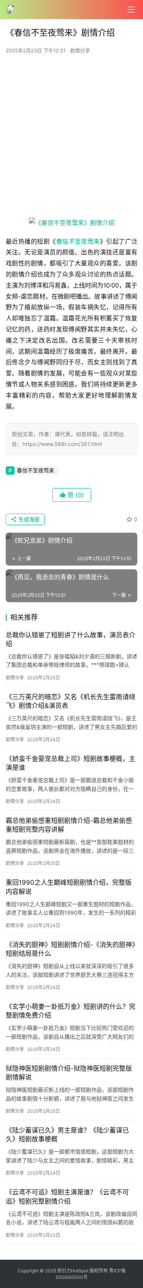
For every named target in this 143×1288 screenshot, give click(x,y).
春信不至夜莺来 (78, 241)
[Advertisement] (71, 138)
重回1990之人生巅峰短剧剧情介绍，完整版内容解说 (69, 887)
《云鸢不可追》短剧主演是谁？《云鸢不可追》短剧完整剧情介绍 (67, 1196)
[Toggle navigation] (131, 9)
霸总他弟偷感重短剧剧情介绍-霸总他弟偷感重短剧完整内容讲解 (69, 825)
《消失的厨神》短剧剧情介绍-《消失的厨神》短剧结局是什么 (70, 949)
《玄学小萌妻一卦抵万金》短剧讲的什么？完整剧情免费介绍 (70, 1011)
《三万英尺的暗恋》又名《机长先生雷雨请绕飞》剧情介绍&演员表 (70, 701)
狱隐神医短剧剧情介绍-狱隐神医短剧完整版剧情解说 (69, 1073)
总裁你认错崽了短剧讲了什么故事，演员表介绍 (70, 639)
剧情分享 (80, 50)
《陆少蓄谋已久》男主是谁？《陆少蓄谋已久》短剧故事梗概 (67, 1134)
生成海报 (28, 519)
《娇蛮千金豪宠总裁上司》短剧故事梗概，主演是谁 (70, 763)
